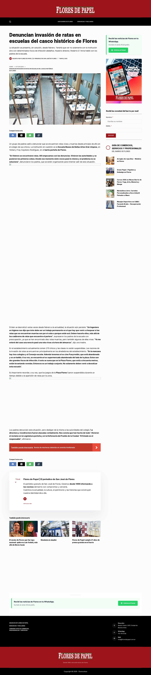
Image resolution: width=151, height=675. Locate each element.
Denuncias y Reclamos (85, 21)
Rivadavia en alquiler (49, 540)
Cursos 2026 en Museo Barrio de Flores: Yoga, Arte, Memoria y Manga (129, 182)
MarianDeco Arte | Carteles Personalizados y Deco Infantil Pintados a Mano (128, 193)
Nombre (109, 117)
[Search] (10, 22)
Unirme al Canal (120, 50)
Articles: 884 (27, 503)
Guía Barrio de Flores (65, 21)
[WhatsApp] (30, 135)
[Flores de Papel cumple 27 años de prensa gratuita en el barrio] (86, 529)
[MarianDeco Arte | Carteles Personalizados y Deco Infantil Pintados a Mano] (110, 194)
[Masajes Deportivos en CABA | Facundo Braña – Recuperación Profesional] (110, 204)
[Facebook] (12, 135)
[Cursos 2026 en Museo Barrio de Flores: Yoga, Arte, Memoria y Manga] (110, 182)
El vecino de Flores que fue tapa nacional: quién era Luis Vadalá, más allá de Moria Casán (23, 542)
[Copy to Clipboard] (38, 135)
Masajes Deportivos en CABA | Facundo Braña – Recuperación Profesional (129, 204)
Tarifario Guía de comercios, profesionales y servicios (19, 629)
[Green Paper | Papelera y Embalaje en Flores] (110, 171)
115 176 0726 (122, 633)
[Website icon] (25, 498)
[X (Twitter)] (21, 135)
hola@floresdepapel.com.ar (126, 639)
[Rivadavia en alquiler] (55, 529)
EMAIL (108, 126)
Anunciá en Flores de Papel (18, 623)
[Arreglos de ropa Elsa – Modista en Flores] (110, 161)
